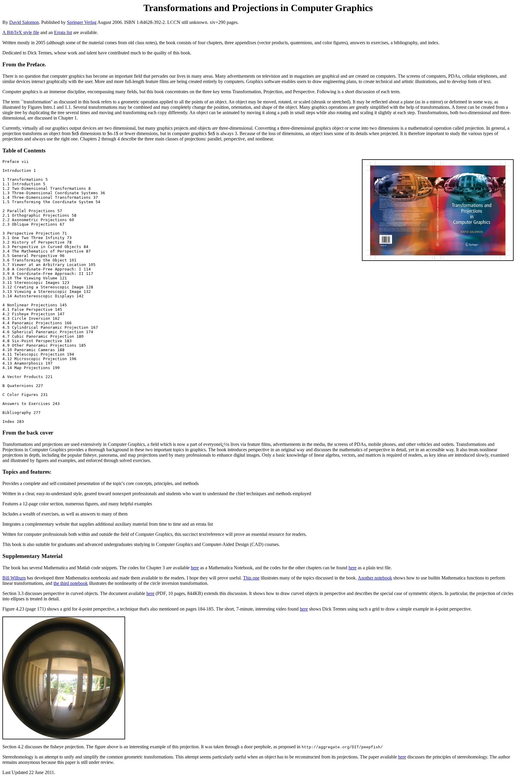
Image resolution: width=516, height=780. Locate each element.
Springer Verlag (81, 22)
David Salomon (24, 22)
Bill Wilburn (14, 577)
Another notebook (375, 577)
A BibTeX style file (20, 32)
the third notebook (70, 583)
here (195, 567)
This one (251, 577)
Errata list (63, 32)
